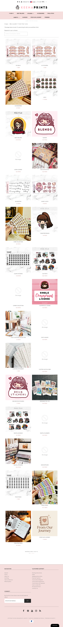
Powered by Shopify (50, 618)
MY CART (41, 1)
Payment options (36, 578)
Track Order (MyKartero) (38, 581)
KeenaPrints (20, 618)
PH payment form (36, 586)
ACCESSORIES (40, 13)
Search (6, 572)
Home (27, 20)
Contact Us (35, 588)
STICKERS (29, 13)
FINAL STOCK (50, 13)
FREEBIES (47, 17)
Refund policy (7, 581)
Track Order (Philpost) (37, 579)
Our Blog (6, 578)
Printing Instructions (37, 572)
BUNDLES (25, 17)
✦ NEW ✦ (11, 13)
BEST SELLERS (20, 13)
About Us (6, 576)
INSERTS (16, 17)
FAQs (33, 574)
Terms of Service (8, 579)
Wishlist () (26, 1)
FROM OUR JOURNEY (36, 17)
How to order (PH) (36, 585)
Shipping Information (37, 576)
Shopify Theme (28, 618)
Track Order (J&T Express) (38, 583)
